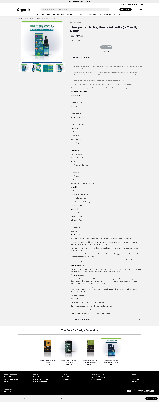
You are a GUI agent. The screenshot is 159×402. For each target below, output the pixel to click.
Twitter (134, 381)
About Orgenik (38, 377)
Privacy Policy (66, 379)
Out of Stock (106, 47)
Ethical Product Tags (40, 381)
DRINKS (82, 14)
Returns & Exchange (11, 379)
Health (31, 18)
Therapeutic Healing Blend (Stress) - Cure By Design (111, 362)
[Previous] (18, 67)
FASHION (88, 14)
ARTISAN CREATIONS (59, 14)
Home (18, 18)
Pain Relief (37, 18)
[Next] (65, 67)
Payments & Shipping (97, 377)
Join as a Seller (126, 4)
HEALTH (100, 14)
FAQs (6, 381)
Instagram (135, 377)
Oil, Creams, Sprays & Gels (48, 18)
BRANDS (49, 14)
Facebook (135, 379)
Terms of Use (66, 377)
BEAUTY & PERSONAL (72, 14)
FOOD (94, 14)
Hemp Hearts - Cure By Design (48, 361)
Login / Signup (125, 9)
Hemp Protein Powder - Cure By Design (69, 361)
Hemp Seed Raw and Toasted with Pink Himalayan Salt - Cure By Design (90, 362)
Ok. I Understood (151, 398)
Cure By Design (75, 22)
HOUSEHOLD (107, 14)
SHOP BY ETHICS (40, 14)
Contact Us (8, 377)
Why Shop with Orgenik (41, 379)
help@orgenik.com (13, 392)
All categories (24, 18)
